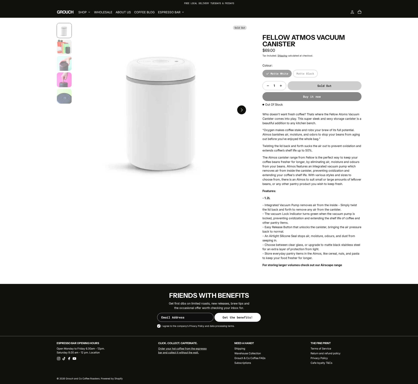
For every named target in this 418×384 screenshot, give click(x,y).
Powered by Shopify (112, 378)
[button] (360, 12)
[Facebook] (69, 359)
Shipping (282, 55)
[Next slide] (241, 109)
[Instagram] (59, 359)
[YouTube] (74, 359)
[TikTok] (64, 359)
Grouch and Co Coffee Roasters (83, 378)
